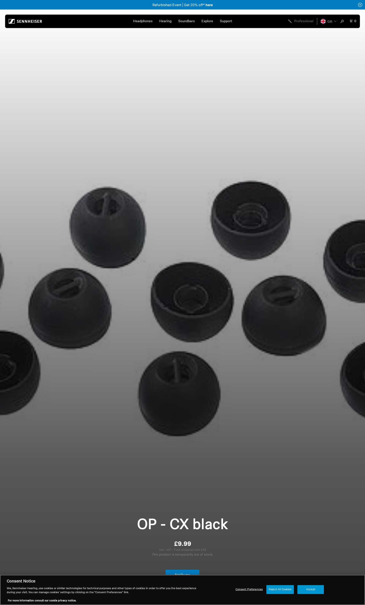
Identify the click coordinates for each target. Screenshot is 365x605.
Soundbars (186, 21)
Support (226, 21)
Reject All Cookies (280, 589)
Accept (310, 589)
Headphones (143, 21)
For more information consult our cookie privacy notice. (42, 600)
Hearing (165, 21)
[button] (328, 21)
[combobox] (343, 21)
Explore (207, 21)
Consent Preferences (249, 589)
